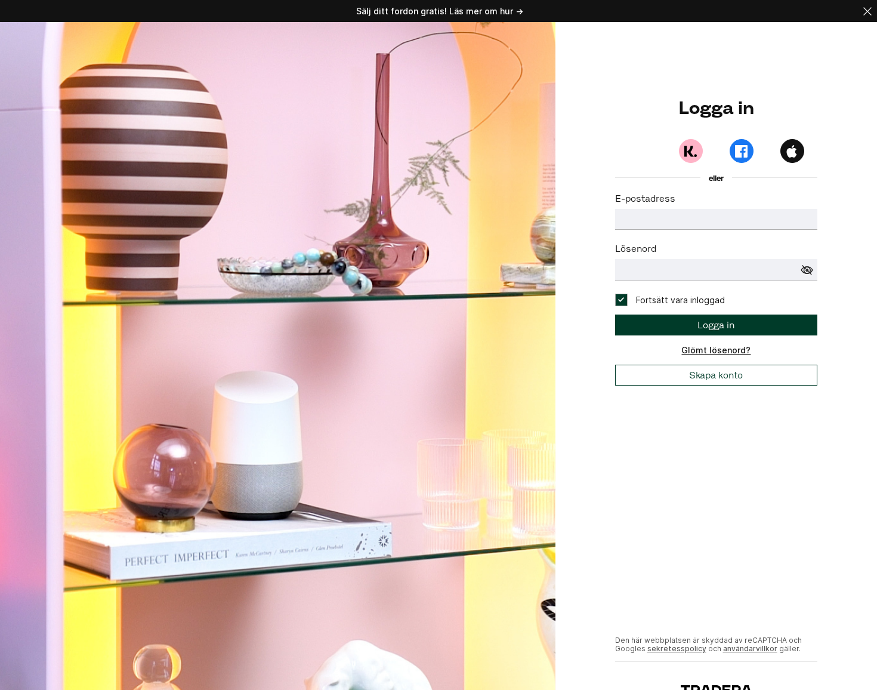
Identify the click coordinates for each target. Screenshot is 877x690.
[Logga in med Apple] (792, 151)
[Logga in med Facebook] (742, 151)
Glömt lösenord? (716, 350)
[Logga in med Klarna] (691, 151)
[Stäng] (867, 11)
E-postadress (645, 198)
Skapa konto (716, 375)
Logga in (715, 325)
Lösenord (635, 249)
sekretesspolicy (676, 648)
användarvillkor (750, 648)
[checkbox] (670, 300)
